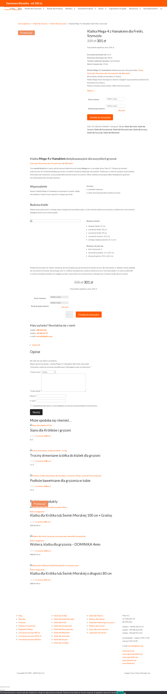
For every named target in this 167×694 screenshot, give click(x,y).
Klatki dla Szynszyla (58, 23)
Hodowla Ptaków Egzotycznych (101, 622)
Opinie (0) (36, 345)
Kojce (101, 9)
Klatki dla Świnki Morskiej (64, 619)
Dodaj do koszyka (100, 117)
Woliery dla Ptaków (97, 619)
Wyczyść (121, 110)
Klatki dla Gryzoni (40, 23)
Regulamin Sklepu (26, 629)
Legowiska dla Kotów (97, 633)
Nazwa (33, 396)
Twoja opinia (35, 391)
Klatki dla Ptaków (55, 9)
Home (12, 9)
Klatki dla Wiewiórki (111, 133)
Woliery (68, 9)
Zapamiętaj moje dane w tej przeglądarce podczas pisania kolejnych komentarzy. (65, 406)
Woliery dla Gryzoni (97, 626)
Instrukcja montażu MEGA (29, 633)
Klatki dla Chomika (61, 643)
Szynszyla (91, 73)
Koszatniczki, (56, 163)
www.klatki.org (128, 663)
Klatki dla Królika (60, 616)
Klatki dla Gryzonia (33, 9)
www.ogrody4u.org (130, 657)
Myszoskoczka (101, 73)
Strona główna (24, 23)
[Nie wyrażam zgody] (125, 693)
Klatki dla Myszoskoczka (122, 129)
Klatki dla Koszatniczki (103, 129)
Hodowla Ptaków (85, 9)
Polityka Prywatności (27, 626)
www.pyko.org (128, 651)
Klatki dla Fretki (130, 126)
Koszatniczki (113, 73)
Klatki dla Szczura (140, 129)
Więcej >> (91, 91)
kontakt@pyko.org (135, 646)
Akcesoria (133, 9)
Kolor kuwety (93, 99)
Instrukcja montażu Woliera (30, 639)
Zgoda (120, 693)
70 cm (121, 126)
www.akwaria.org (129, 660)
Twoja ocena (36, 372)
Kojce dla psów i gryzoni (98, 629)
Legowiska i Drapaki (117, 9)
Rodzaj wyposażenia (96, 109)
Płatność (22, 622)
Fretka (140, 70)
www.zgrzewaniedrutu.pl (132, 654)
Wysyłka (22, 619)
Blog (20, 9)
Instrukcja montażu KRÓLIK (30, 636)
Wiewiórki (126, 73)
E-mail (33, 401)
